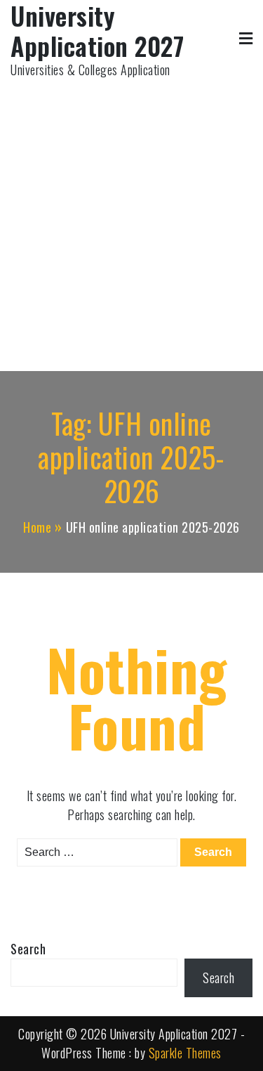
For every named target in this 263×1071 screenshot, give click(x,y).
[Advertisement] (131, 218)
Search (28, 949)
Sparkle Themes (185, 1053)
